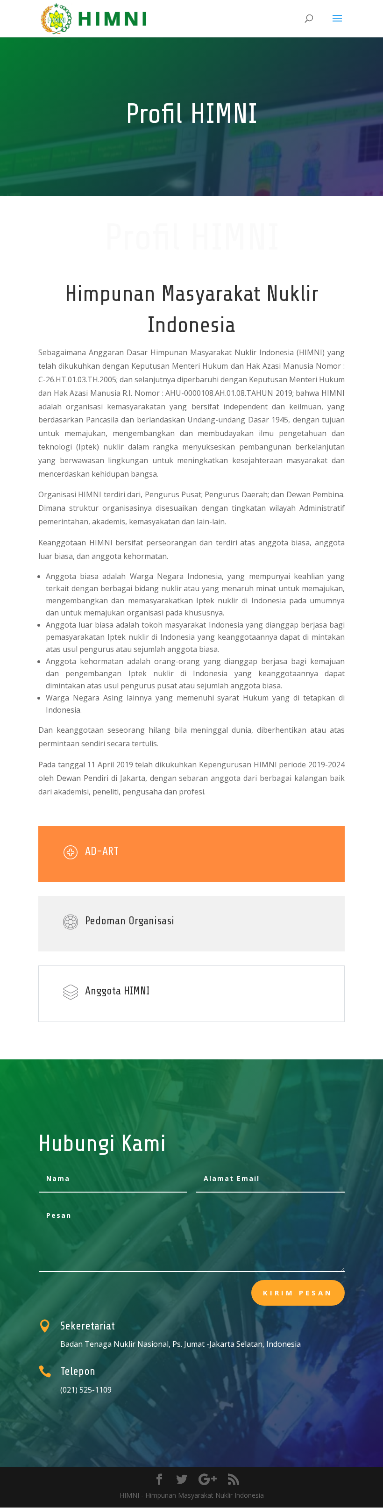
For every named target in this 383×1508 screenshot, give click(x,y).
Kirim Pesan (298, 1292)
